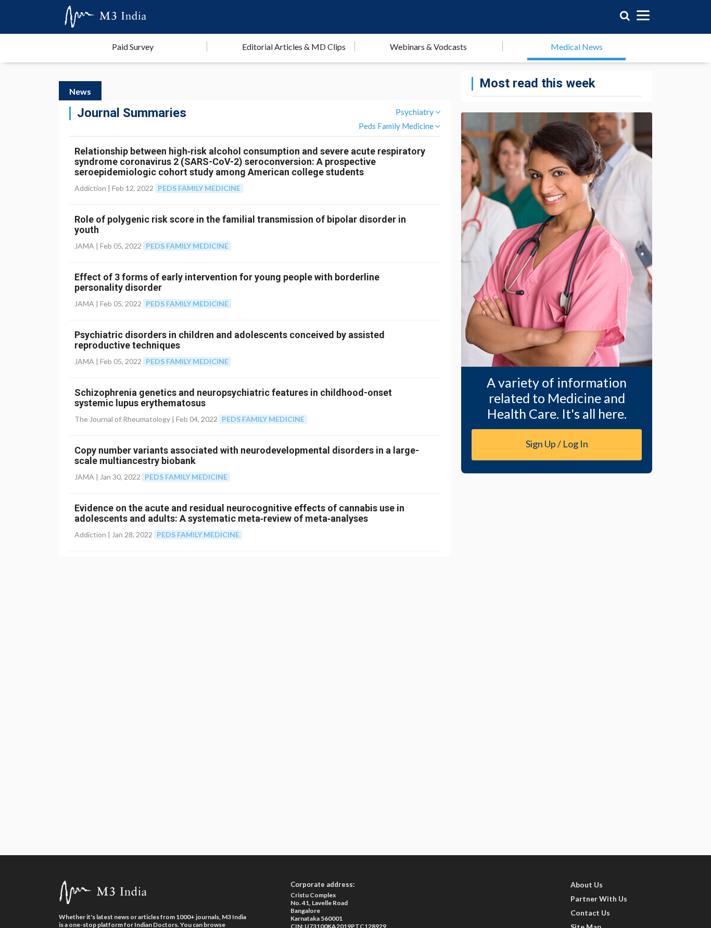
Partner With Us (598, 898)
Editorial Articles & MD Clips (294, 46)
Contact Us (590, 912)
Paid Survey (133, 46)
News (80, 91)
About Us (586, 884)
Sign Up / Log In (557, 443)
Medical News (577, 46)
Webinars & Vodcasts (428, 46)
